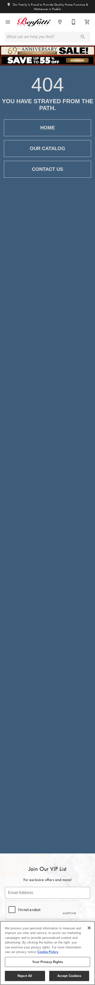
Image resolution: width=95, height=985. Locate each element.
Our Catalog (47, 148)
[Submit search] (82, 36)
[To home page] (34, 22)
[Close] (89, 928)
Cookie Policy (47, 952)
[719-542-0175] (73, 22)
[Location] (60, 22)
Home (47, 127)
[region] (47, 953)
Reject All (25, 976)
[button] (8, 22)
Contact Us (47, 169)
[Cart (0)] (87, 22)
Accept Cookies (69, 976)
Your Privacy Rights (47, 962)
